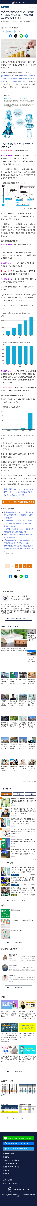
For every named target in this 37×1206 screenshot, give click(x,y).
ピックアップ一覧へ (18, 900)
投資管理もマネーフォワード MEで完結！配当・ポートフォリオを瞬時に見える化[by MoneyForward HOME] (19, 492)
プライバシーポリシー (10, 1163)
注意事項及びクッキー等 (11, 1167)
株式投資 (17, 31)
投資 (3, 31)
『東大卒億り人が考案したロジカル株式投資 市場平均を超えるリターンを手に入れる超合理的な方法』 (18, 78)
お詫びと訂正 (7, 1180)
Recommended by (27, 781)
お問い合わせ (7, 1170)
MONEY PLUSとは (9, 1153)
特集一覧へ (18, 942)
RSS (4, 1177)
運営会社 (6, 1157)
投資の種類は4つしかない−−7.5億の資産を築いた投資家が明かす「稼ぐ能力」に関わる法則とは (18, 515)
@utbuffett (5, 75)
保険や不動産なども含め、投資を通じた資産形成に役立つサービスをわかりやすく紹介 (18, 548)
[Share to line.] (21, 36)
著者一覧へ (18, 987)
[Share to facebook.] (10, 36)
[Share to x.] (15, 36)
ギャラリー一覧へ (18, 1118)
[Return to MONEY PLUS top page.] (18, 2)
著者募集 (6, 1173)
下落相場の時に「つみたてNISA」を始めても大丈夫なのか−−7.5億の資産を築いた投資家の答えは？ (18, 523)
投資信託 (9, 31)
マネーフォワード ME (10, 1183)
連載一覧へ (18, 1071)
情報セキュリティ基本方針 (11, 1160)
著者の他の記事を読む (18, 619)
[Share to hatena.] (26, 36)
